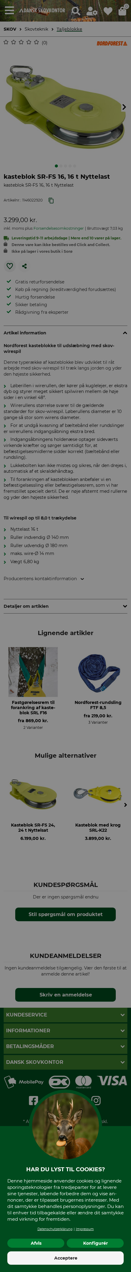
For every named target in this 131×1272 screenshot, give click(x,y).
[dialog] (65, 636)
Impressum (85, 1229)
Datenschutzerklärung (55, 1229)
